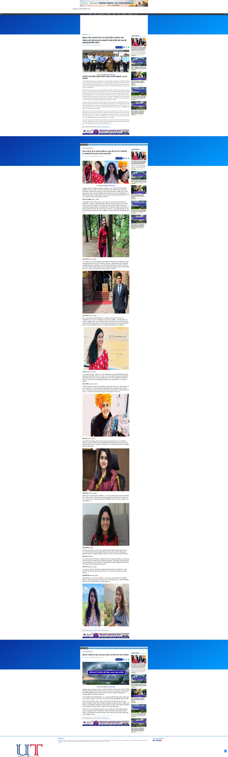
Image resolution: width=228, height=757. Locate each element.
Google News (106, 126)
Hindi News (89, 148)
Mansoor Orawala (87, 45)
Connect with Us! (158, 738)
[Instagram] (157, 740)
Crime (118, 14)
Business (124, 14)
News (90, 14)
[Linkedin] (159, 740)
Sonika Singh (86, 156)
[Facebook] (153, 740)
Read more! (60, 742)
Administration (101, 14)
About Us (61, 738)
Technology (130, 14)
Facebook (94, 126)
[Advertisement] (114, 23)
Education (108, 14)
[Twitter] (155, 740)
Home (83, 34)
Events (135, 14)
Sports (114, 14)
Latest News (135, 36)
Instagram (99, 126)
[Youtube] (161, 740)
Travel (95, 14)
